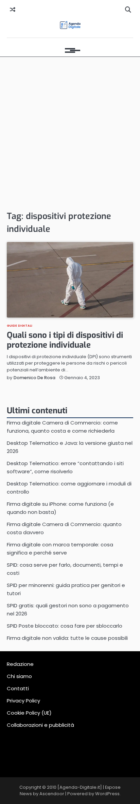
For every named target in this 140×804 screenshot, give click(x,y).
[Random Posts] (12, 10)
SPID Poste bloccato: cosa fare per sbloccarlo (64, 625)
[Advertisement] (70, 133)
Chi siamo (19, 676)
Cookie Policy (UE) (29, 712)
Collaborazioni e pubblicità (40, 725)
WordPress (107, 793)
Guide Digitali (19, 325)
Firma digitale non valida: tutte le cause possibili (67, 638)
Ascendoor (51, 793)
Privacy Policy (23, 700)
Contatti (18, 688)
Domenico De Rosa (34, 377)
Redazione (20, 664)
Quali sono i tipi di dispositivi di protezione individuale (65, 340)
